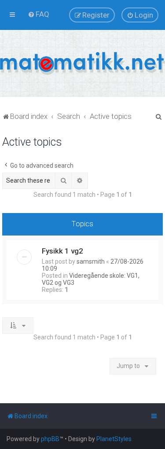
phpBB (50, 438)
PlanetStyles (114, 438)
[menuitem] (38, 14)
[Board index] (82, 63)
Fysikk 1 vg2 (62, 251)
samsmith (91, 261)
